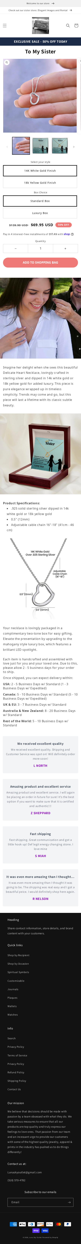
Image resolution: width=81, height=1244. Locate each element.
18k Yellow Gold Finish (40, 182)
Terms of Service (17, 1055)
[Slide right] (74, 147)
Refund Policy (16, 1072)
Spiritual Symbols (18, 972)
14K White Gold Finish (40, 170)
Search (12, 1038)
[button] (5, 25)
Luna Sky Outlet (35, 1237)
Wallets (12, 1006)
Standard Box (40, 201)
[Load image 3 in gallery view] (60, 146)
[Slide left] (7, 147)
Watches (13, 1014)
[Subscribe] (69, 1202)
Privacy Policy (16, 1046)
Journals (13, 989)
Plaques (12, 997)
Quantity (40, 241)
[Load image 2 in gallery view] (40, 146)
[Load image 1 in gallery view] (21, 146)
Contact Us (14, 1089)
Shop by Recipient (18, 955)
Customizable (16, 980)
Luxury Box (40, 213)
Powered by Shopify (50, 1237)
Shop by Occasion (18, 963)
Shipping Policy (17, 1080)
